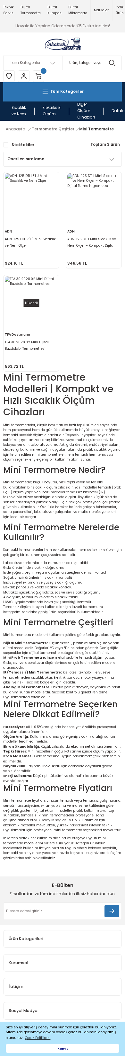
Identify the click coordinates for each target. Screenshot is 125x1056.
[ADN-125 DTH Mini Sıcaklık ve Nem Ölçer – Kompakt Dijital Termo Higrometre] (93, 199)
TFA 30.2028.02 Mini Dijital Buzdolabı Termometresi (27, 345)
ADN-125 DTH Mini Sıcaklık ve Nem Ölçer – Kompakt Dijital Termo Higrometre (91, 243)
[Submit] (111, 911)
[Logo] (62, 44)
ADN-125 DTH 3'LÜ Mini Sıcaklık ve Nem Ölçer (30, 242)
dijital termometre (44, 652)
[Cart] (38, 76)
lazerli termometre (87, 606)
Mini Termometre (96, 129)
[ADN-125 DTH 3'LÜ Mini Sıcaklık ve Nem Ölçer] (31, 199)
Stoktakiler (23, 144)
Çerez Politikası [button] (37, 1037)
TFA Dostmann (17, 334)
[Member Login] (23, 76)
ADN (8, 231)
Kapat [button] (62, 1048)
